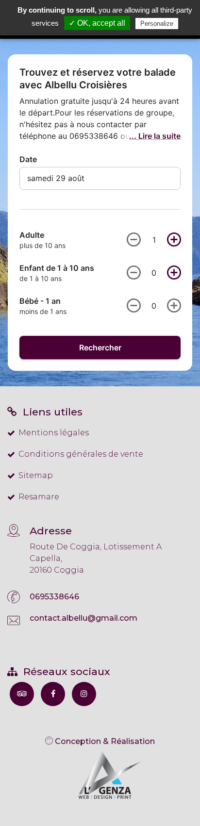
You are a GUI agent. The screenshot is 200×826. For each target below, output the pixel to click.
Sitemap (35, 475)
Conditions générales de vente (80, 454)
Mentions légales (53, 432)
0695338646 (54, 596)
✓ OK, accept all (97, 23)
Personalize (156, 23)
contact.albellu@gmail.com (83, 618)
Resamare (38, 496)
